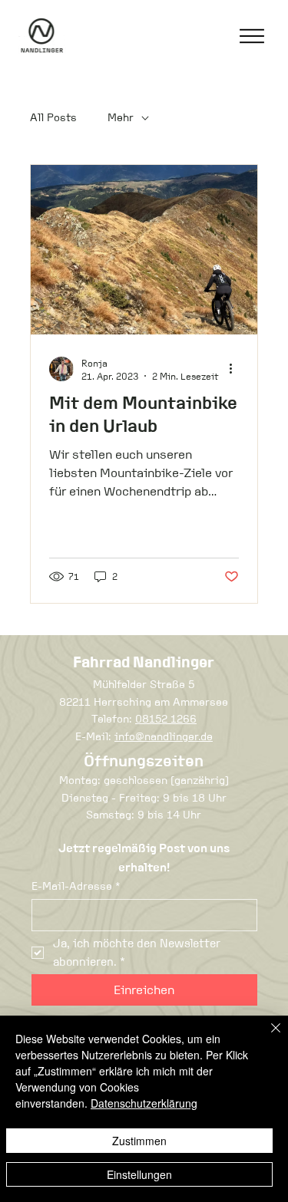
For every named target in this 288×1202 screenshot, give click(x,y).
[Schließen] (266, 1037)
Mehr (121, 117)
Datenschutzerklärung (144, 1103)
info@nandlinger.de (163, 736)
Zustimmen (139, 1140)
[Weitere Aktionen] (236, 369)
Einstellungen (139, 1174)
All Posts (53, 117)
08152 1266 (166, 719)
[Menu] (252, 36)
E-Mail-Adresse (75, 886)
